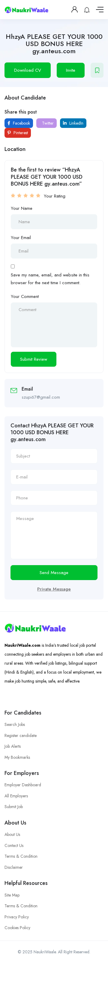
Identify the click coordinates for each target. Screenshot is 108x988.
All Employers (16, 796)
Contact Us (13, 845)
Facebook (21, 123)
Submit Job (13, 807)
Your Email (21, 237)
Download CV (27, 70)
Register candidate (20, 735)
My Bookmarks (17, 757)
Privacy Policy (16, 917)
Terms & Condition (21, 856)
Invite (70, 70)
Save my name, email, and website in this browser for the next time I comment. (50, 279)
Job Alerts (12, 746)
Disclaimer (13, 867)
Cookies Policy (17, 928)
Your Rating (54, 196)
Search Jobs (14, 724)
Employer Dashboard (22, 785)
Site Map (12, 895)
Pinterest (20, 133)
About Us (12, 834)
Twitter (47, 123)
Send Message (54, 572)
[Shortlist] (97, 70)
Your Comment (25, 296)
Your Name (21, 208)
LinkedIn (75, 123)
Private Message (54, 589)
